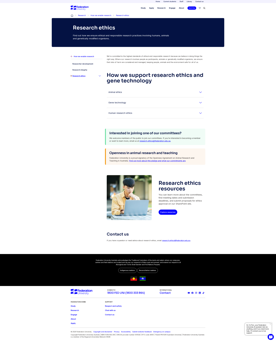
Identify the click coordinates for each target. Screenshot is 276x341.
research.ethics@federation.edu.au (155, 141)
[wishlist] (200, 8)
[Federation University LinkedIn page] (200, 293)
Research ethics (78, 76)
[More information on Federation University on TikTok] (203, 293)
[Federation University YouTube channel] (189, 293)
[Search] (204, 8)
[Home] (80, 8)
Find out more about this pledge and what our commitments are (157, 161)
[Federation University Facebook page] (192, 293)
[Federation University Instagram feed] (196, 293)
